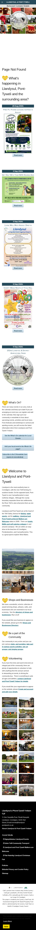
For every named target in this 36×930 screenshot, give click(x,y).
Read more (18, 155)
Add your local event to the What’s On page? (18, 448)
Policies (5, 865)
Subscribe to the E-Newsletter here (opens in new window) (14, 456)
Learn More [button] (7, 921)
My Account (11, 6)
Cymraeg (19, 6)
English (26, 6)
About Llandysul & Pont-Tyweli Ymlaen (17, 828)
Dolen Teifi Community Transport (16, 843)
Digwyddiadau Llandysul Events (16, 839)
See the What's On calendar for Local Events (18, 437)
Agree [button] (6, 926)
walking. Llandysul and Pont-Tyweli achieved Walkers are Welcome (16, 518)
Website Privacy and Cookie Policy (15, 869)
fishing (23, 513)
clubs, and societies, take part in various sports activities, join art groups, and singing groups (17, 646)
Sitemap (5, 873)
